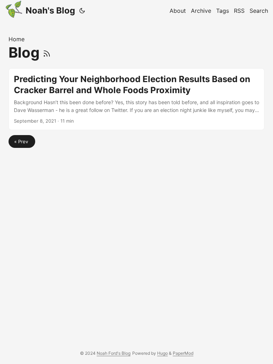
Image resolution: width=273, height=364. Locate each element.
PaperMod (183, 353)
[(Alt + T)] (82, 10)
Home (17, 39)
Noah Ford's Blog (113, 353)
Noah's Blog (50, 10)
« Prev (22, 141)
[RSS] (47, 52)
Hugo (162, 353)
